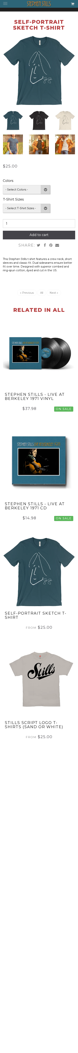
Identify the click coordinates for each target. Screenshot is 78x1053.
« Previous (27, 292)
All (41, 292)
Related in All (39, 310)
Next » (54, 292)
